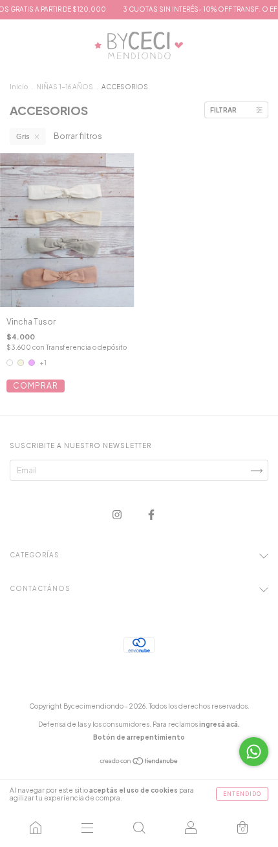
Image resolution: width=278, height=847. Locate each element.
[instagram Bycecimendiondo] (117, 515)
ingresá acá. (219, 724)
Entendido (242, 794)
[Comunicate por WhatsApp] (253, 751)
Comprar (35, 386)
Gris (23, 136)
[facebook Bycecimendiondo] (151, 515)
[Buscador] (139, 827)
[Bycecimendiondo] (35, 827)
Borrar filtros (78, 136)
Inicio (19, 87)
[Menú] (87, 827)
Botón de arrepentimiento (139, 737)
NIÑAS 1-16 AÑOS (64, 87)
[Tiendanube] (139, 762)
